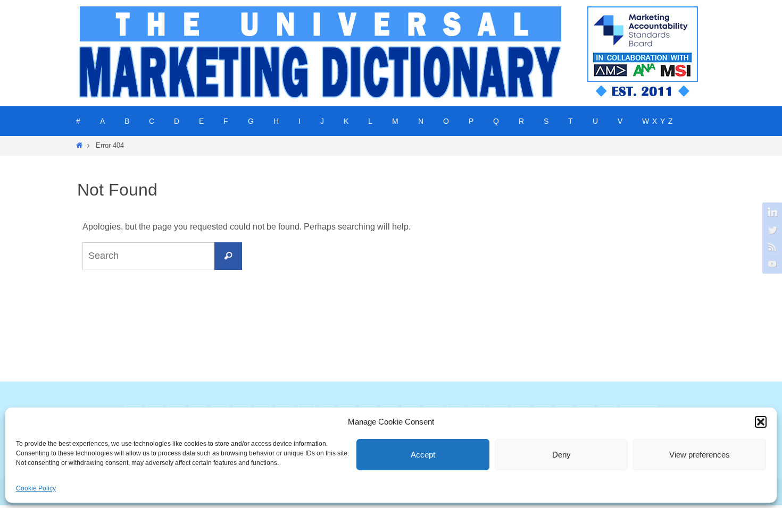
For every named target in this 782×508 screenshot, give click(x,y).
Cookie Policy (36, 488)
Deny (561, 454)
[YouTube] (770, 263)
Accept (423, 454)
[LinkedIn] (770, 212)
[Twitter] (770, 229)
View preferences (699, 454)
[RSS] (770, 246)
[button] (760, 422)
